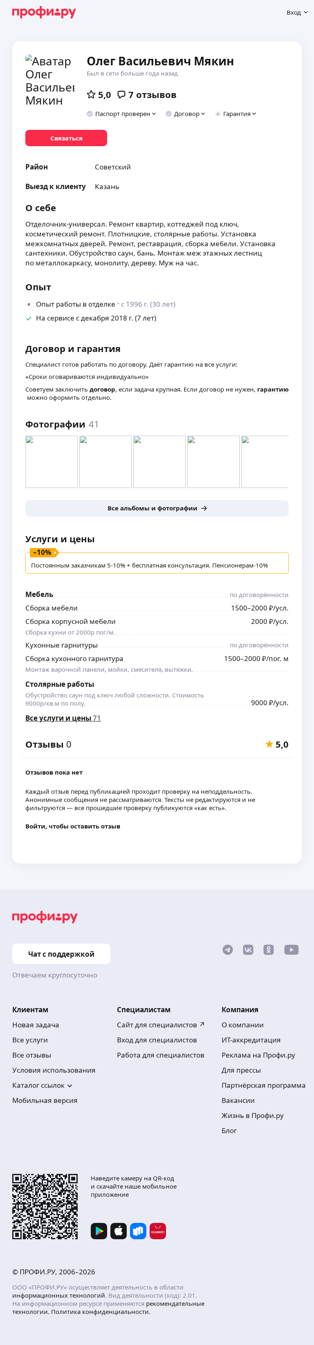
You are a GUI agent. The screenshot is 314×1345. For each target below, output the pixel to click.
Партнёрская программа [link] (264, 1085)
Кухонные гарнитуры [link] (61, 645)
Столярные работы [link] (59, 684)
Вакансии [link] (238, 1100)
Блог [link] (229, 1130)
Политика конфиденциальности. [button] (100, 1311)
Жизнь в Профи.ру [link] (253, 1115)
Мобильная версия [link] (45, 1100)
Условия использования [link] (54, 1070)
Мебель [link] (39, 594)
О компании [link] (243, 1024)
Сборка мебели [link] (51, 607)
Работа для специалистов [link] (160, 1055)
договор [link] (102, 389)
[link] (66, 138)
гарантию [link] (273, 389)
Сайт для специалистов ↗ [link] (161, 1024)
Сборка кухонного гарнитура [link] (74, 658)
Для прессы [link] (241, 1070)
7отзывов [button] (152, 94)
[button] (121, 113)
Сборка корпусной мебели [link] (70, 621)
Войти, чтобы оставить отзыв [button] (72, 826)
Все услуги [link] (30, 1039)
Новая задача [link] (35, 1024)
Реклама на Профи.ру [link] (258, 1055)
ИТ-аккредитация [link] (251, 1039)
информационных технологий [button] (58, 1295)
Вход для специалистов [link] (157, 1039)
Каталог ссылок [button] (38, 1085)
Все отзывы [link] (31, 1055)
